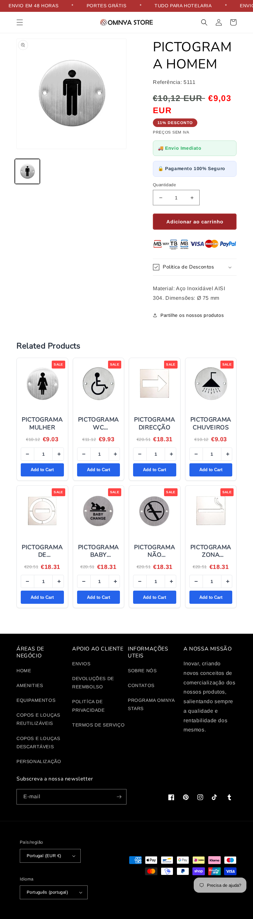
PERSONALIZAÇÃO (38, 761)
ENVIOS (81, 663)
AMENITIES (29, 685)
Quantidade (164, 184)
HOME (23, 670)
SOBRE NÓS (142, 670)
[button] (20, 22)
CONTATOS (141, 685)
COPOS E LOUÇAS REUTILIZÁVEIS (38, 719)
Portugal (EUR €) (44, 855)
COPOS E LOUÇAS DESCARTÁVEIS (38, 742)
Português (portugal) (47, 892)
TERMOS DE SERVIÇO (98, 725)
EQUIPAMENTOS (35, 700)
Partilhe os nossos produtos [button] (192, 315)
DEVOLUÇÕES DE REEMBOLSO (93, 682)
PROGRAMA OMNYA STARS (151, 704)
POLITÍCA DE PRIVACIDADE (88, 705)
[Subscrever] (119, 796)
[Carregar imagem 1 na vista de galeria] (27, 171)
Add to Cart (42, 469)
